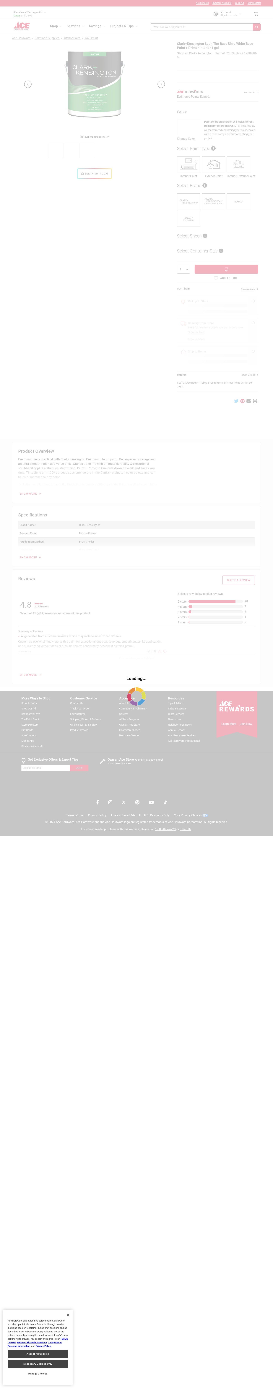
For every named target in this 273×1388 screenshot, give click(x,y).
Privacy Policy (43, 1346)
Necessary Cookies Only (37, 1363)
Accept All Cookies (38, 1353)
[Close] (68, 1315)
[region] (38, 1347)
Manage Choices (38, 1373)
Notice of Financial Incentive (32, 1342)
